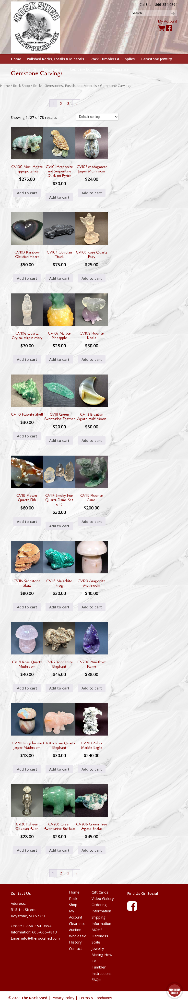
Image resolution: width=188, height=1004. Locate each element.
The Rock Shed (40, 27)
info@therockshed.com (40, 938)
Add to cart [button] (27, 192)
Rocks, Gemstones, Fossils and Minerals (65, 85)
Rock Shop (21, 85)
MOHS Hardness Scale (100, 935)
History (75, 942)
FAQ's (96, 979)
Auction (75, 929)
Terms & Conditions (95, 997)
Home (5, 85)
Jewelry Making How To (102, 954)
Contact (75, 948)
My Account (167, 21)
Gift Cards (100, 892)
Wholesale (77, 935)
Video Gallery (103, 898)
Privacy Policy (62, 997)
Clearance (77, 923)
